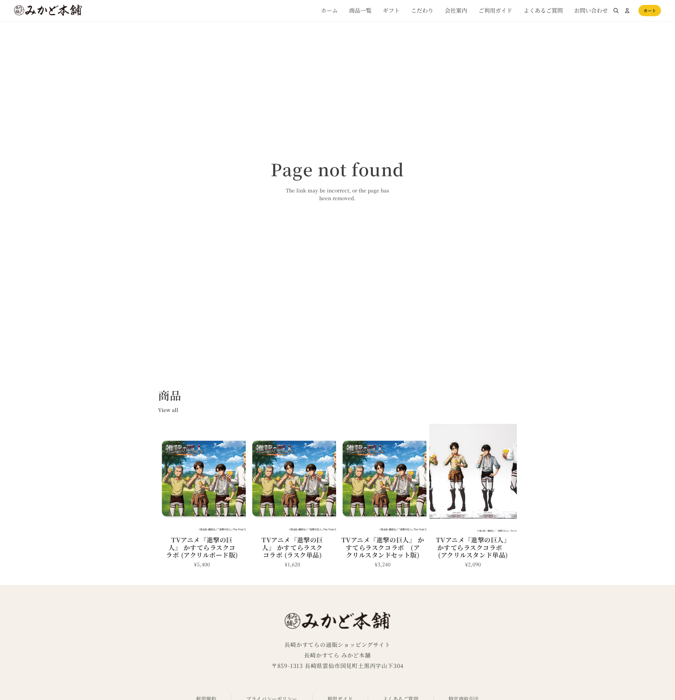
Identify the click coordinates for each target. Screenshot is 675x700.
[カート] (649, 10)
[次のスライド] (238, 478)
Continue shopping (338, 224)
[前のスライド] (166, 478)
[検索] (616, 10)
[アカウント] (627, 10)
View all (168, 409)
